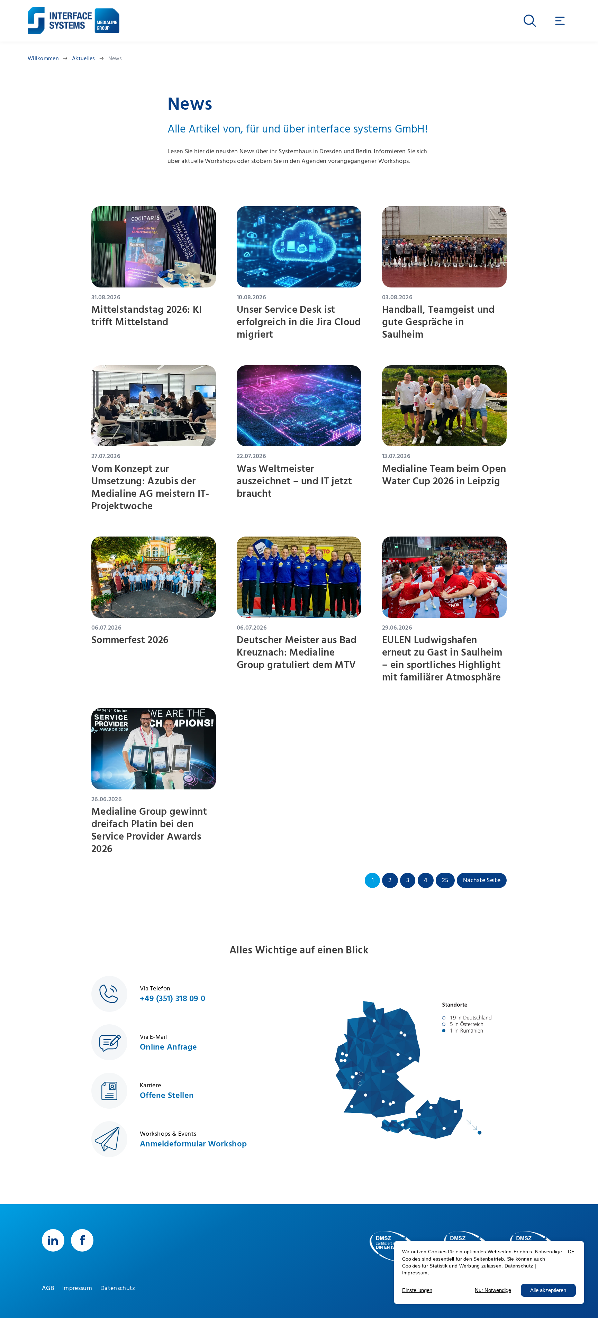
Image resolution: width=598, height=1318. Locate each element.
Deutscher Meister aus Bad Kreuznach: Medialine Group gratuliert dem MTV (297, 652)
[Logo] (60, 15)
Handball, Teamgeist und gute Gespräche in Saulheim (438, 322)
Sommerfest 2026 (130, 640)
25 (445, 880)
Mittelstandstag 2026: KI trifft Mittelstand (146, 316)
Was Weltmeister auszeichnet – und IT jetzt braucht (294, 481)
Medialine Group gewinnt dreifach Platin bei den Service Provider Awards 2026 (149, 830)
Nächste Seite (481, 880)
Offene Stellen (167, 1095)
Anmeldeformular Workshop (193, 1144)
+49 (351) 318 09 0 (172, 999)
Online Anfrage (168, 1047)
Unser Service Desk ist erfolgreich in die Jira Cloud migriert (299, 322)
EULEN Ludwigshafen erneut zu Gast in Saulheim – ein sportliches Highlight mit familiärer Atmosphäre (442, 659)
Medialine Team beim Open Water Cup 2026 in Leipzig (444, 475)
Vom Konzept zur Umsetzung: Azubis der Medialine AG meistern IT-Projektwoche (150, 487)
